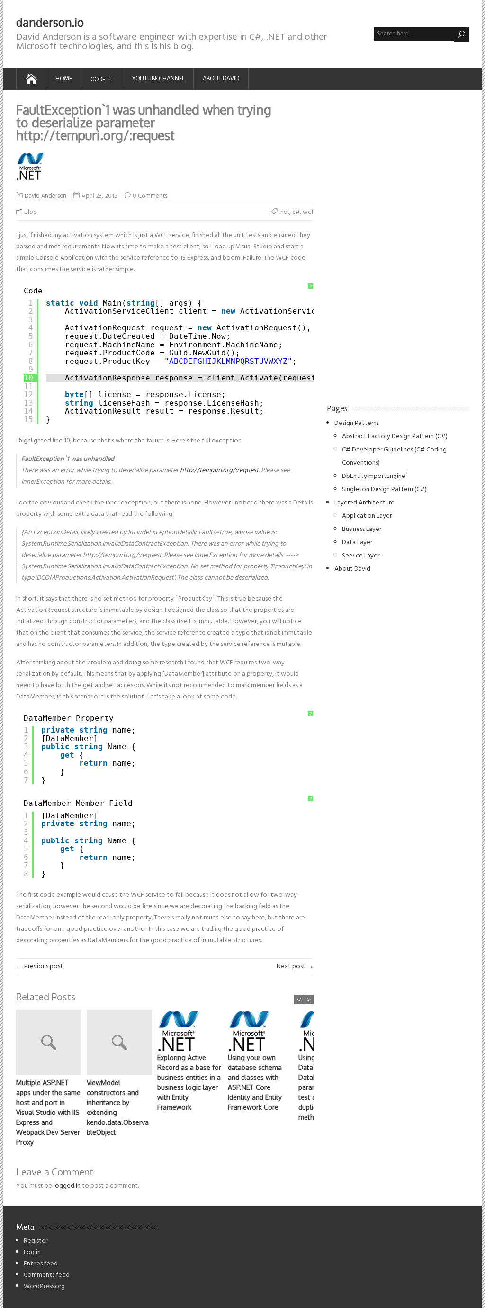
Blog (30, 212)
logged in (67, 1186)
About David (221, 78)
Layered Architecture (364, 502)
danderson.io (50, 22)
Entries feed (41, 1263)
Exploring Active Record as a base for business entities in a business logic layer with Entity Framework (189, 1082)
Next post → (295, 966)
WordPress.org (44, 1286)
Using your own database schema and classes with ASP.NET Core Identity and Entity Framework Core (255, 1082)
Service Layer (360, 555)
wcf (308, 212)
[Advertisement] (398, 245)
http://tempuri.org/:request (219, 470)
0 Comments (150, 196)
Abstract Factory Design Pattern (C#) (395, 436)
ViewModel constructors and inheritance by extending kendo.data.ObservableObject (118, 1107)
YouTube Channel (158, 78)
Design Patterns (356, 423)
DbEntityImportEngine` (375, 476)
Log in (32, 1252)
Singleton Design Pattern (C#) (384, 489)
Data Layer (357, 542)
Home (63, 78)
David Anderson (45, 196)
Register (35, 1241)
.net (284, 212)
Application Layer (367, 516)
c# (296, 212)
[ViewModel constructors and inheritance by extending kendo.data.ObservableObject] (122, 1044)
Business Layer (361, 529)
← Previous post (39, 966)
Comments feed (47, 1275)
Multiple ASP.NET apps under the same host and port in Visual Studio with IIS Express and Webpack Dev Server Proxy (48, 1112)
